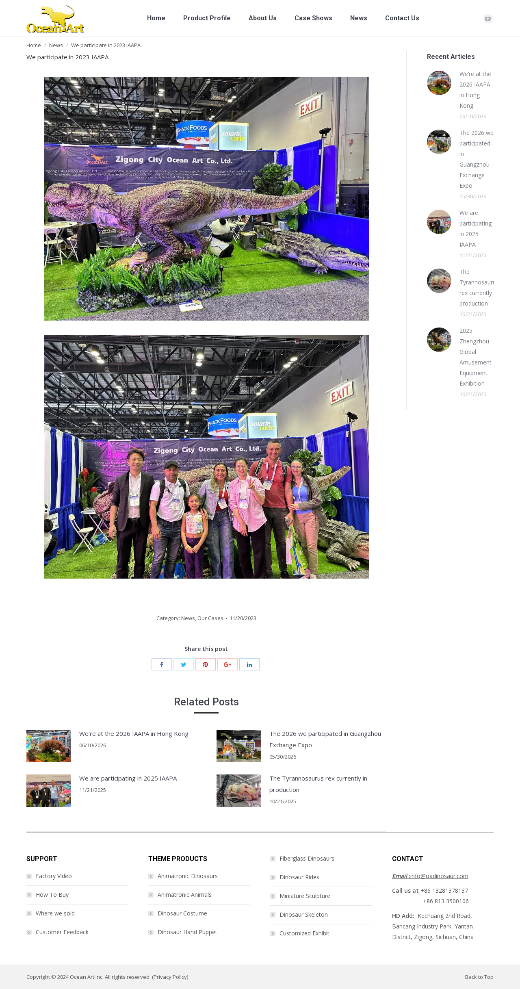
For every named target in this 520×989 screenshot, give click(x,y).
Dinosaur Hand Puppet (187, 932)
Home (33, 45)
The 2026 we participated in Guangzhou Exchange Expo (325, 739)
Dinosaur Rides (299, 877)
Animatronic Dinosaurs (188, 876)
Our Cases (210, 618)
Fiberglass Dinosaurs (307, 858)
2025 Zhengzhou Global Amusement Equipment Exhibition (475, 357)
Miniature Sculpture (305, 896)
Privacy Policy (170, 976)
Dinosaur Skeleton (304, 914)
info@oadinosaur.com (430, 876)
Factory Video (54, 876)
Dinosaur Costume (182, 913)
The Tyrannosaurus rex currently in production (318, 784)
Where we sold (55, 913)
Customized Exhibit (304, 933)
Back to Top (479, 976)
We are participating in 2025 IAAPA (128, 778)
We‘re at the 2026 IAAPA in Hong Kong (133, 733)
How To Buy (52, 894)
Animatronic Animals (185, 894)
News (56, 45)
